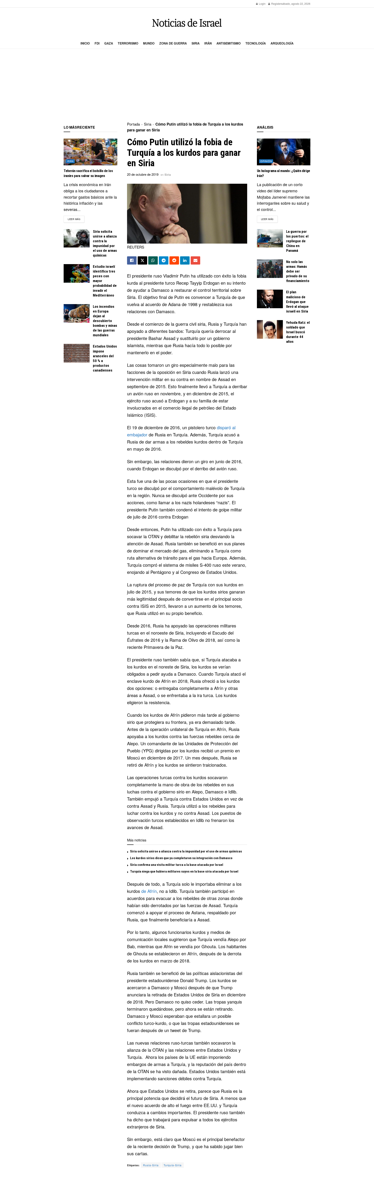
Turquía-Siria (173, 1165)
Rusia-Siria (151, 1165)
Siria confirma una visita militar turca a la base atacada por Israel (176, 865)
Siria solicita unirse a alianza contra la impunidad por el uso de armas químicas (186, 851)
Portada (133, 124)
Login (262, 3)
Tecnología (255, 43)
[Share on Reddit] (174, 260)
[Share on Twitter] (142, 260)
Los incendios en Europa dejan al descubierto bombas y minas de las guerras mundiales (105, 320)
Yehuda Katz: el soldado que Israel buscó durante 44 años (298, 332)
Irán (208, 43)
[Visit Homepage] (187, 23)
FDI (97, 43)
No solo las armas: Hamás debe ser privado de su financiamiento (297, 271)
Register (276, 3)
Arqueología (282, 43)
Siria (196, 43)
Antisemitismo (228, 43)
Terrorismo (128, 43)
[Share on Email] (195, 260)
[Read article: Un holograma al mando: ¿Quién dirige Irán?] (284, 152)
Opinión (266, 161)
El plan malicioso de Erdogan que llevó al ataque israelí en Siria (297, 301)
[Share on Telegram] (163, 260)
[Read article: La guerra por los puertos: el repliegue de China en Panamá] (270, 238)
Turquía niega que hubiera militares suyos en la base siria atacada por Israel (184, 871)
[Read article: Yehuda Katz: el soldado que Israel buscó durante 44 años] (270, 329)
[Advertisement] (187, 85)
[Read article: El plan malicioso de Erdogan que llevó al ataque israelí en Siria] (270, 299)
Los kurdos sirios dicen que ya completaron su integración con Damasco (181, 858)
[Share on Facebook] (132, 260)
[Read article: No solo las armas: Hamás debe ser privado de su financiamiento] (270, 268)
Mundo (149, 43)
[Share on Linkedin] (185, 260)
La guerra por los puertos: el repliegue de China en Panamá (297, 241)
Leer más (76, 219)
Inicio (85, 43)
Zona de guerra (173, 43)
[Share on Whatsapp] (153, 260)
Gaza (108, 43)
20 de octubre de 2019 (142, 174)
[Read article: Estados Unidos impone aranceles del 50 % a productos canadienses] (77, 353)
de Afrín (149, 891)
